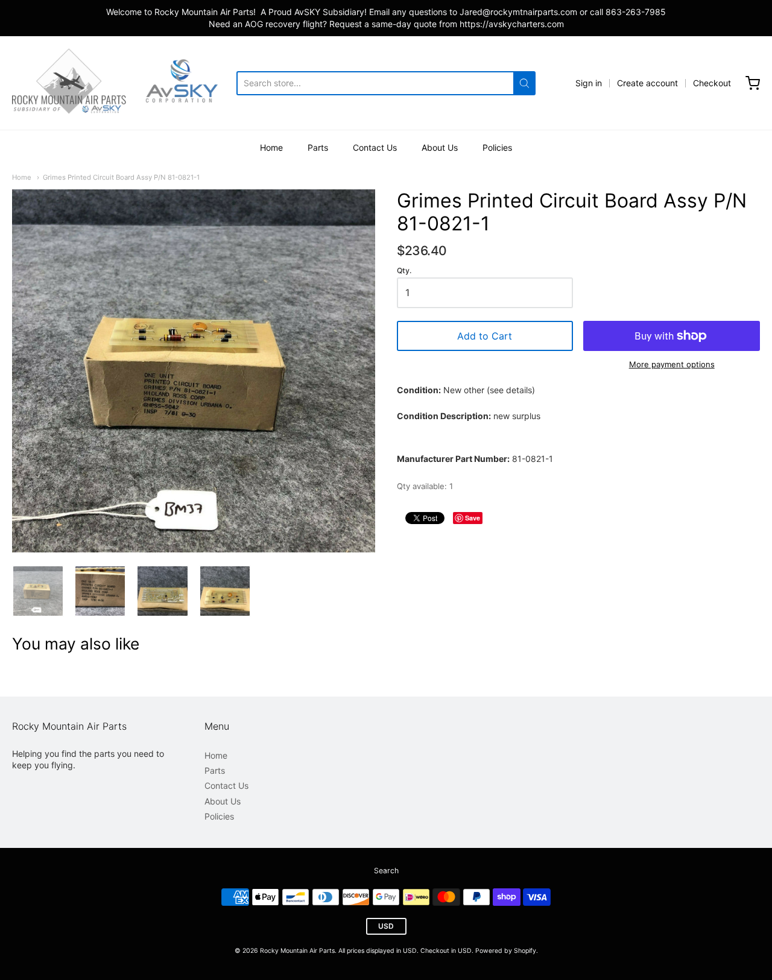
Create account (647, 83)
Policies (497, 147)
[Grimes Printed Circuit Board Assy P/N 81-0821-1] (38, 591)
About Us (440, 147)
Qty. (404, 271)
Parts (318, 147)
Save (472, 517)
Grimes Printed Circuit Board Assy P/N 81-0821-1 (121, 177)
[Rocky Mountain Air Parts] (124, 83)
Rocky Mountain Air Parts (297, 951)
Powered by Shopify (505, 951)
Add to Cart (484, 336)
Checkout (712, 83)
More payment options (672, 364)
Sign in (588, 83)
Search (386, 870)
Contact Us (375, 147)
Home (271, 147)
